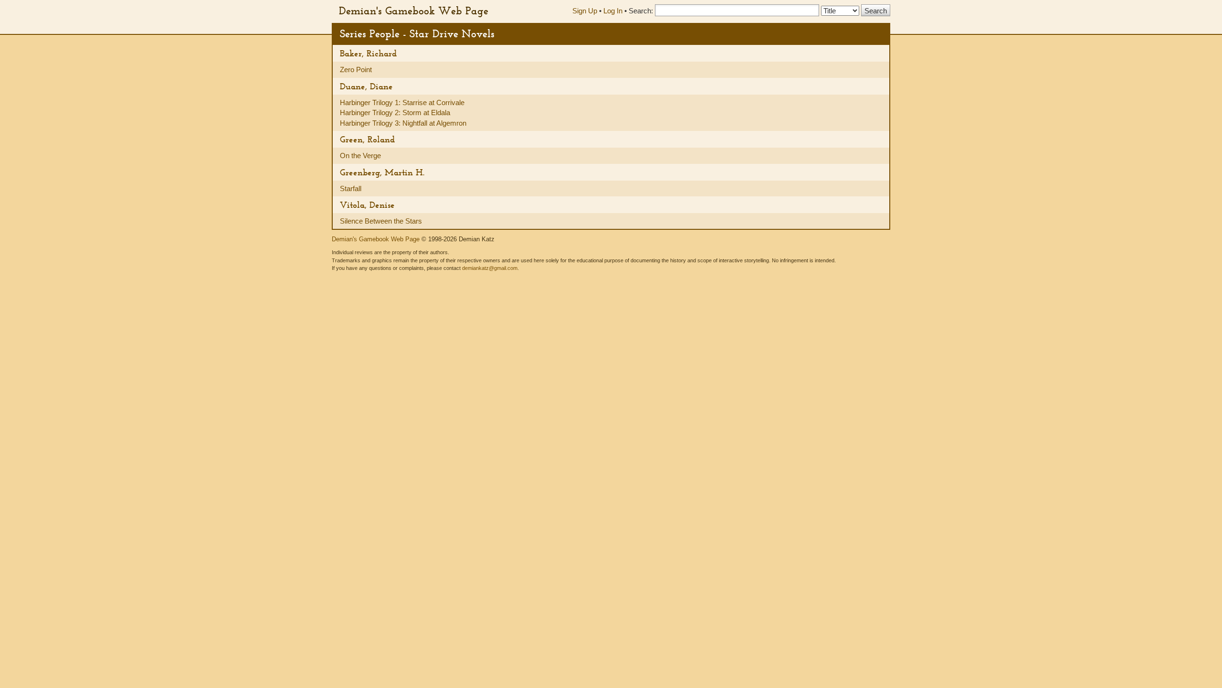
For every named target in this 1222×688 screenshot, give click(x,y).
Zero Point (356, 69)
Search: (641, 11)
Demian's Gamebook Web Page (413, 10)
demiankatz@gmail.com (489, 268)
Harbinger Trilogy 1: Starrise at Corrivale (402, 102)
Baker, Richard (368, 53)
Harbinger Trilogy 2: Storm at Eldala (395, 112)
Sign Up (584, 11)
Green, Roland (367, 139)
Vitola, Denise (367, 204)
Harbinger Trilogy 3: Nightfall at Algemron (403, 123)
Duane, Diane (366, 86)
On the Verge (360, 155)
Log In (612, 11)
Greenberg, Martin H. (382, 172)
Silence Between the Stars (381, 221)
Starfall (350, 188)
